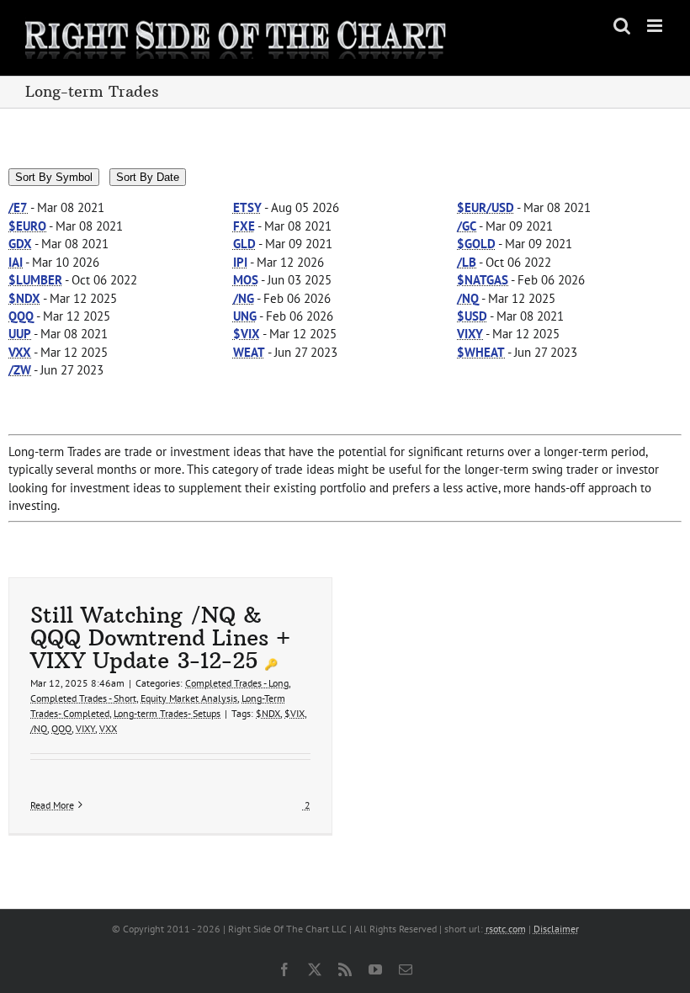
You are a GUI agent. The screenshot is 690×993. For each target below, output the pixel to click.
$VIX (294, 713)
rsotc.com (506, 928)
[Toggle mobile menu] (656, 26)
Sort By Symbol (54, 177)
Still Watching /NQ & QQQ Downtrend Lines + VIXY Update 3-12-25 (160, 637)
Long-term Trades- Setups (167, 713)
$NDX (268, 713)
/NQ (38, 728)
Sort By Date (147, 177)
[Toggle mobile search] (621, 26)
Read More (52, 805)
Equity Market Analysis (189, 698)
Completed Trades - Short (83, 698)
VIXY (85, 728)
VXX (108, 728)
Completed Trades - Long (237, 683)
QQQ (61, 728)
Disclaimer (556, 928)
